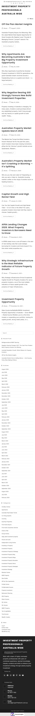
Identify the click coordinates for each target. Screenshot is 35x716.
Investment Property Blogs (9, 557)
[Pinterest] (16, 675)
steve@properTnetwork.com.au (18, 703)
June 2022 (4, 449)
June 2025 (4, 408)
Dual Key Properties (7, 521)
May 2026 (4, 378)
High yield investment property (10, 536)
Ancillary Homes (6, 506)
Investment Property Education (10, 560)
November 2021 (6, 464)
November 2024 (6, 423)
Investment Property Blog (8, 554)
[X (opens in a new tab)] (11, 3)
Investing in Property (7, 545)
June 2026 (4, 375)
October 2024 (5, 426)
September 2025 (6, 402)
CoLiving (4, 518)
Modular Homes (6, 572)
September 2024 (6, 429)
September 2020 (6, 488)
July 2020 (4, 494)
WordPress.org (6, 631)
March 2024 (5, 440)
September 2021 (6, 470)
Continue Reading (9, 46)
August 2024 (5, 432)
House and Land (6, 539)
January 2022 (5, 461)
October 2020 (5, 485)
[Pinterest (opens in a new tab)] (18, 3)
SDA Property (5, 596)
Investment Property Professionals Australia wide (16, 10)
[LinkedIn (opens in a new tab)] (20, 3)
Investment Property (7, 548)
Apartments (5, 509)
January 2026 (5, 390)
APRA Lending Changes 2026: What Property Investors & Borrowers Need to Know (17, 228)
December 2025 (6, 393)
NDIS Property (5, 575)
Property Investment (7, 590)
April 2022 (4, 452)
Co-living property (6, 515)
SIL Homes (4, 602)
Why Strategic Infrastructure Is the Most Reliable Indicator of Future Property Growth (17, 265)
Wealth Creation (6, 617)
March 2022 (5, 455)
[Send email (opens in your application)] (24, 3)
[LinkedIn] (13, 675)
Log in (3, 625)
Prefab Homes (5, 584)
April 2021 (4, 479)
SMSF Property (6, 608)
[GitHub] (20, 675)
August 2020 (5, 491)
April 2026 (4, 381)
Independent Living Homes (9, 542)
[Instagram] (10, 675)
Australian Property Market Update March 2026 (16, 129)
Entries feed (5, 627)
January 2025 (5, 420)
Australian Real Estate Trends (9, 512)
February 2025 (5, 417)
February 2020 (5, 497)
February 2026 (5, 387)
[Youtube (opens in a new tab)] (22, 3)
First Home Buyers (7, 524)
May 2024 (4, 438)
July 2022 (4, 446)
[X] (4, 675)
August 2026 (5, 369)
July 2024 (4, 435)
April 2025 (4, 414)
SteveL (6, 28)
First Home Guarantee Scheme (10, 527)
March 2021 (5, 482)
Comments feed (6, 629)
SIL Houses (5, 605)
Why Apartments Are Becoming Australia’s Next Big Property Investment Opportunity (16, 58)
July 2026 (4, 372)
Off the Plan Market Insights (17, 24)
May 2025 (4, 411)
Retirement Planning (7, 593)
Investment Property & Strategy (10, 551)
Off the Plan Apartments (8, 581)
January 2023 (5, 443)
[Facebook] (7, 675)
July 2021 (4, 473)
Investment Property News (9, 563)
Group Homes (5, 533)
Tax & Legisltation (6, 611)
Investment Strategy (7, 569)
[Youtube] (23, 675)
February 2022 (5, 458)
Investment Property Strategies (10, 566)
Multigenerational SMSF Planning (10, 342)
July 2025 (4, 405)
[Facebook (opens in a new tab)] (13, 3)
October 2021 (5, 467)
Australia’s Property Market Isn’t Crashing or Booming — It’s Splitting (17, 163)
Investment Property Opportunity (13, 300)
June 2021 (4, 476)
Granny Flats (5, 530)
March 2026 (5, 384)
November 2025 (6, 396)
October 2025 (5, 399)
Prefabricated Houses (7, 587)
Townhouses (5, 614)
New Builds (5, 578)
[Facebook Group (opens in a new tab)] (16, 3)
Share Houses (5, 599)
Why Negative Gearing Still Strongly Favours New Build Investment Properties (16, 95)
